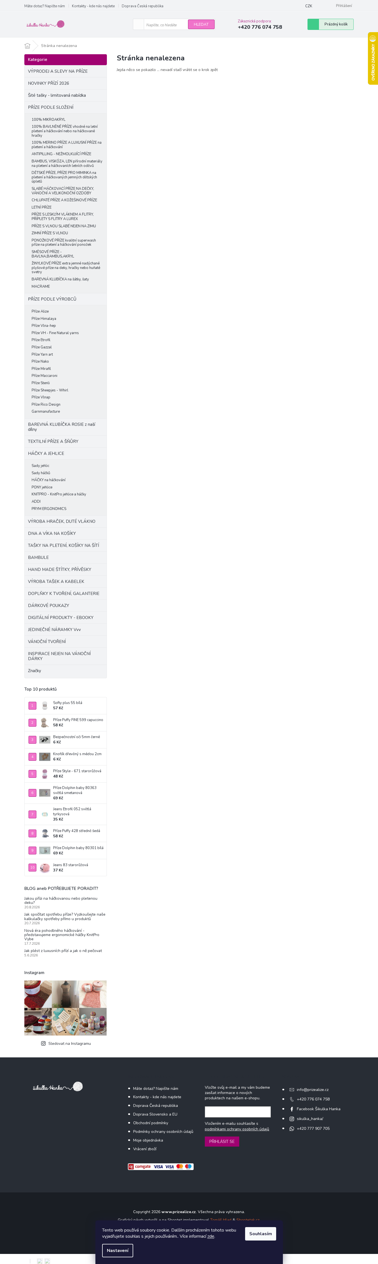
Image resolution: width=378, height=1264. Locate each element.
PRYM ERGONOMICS (49, 508)
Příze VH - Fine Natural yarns (55, 333)
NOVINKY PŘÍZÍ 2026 (48, 83)
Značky (34, 671)
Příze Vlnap (41, 397)
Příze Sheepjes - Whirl (50, 390)
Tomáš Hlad (220, 1220)
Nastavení (117, 1251)
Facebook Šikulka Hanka (319, 1109)
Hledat (201, 24)
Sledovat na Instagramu (69, 1043)
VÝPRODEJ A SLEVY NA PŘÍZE (58, 71)
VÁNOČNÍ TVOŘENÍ (47, 641)
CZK (308, 6)
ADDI (36, 501)
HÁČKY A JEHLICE (46, 453)
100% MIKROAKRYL (48, 119)
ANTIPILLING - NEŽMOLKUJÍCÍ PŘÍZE (61, 154)
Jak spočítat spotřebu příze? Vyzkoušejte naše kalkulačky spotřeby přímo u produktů (64, 916)
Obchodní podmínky (150, 1123)
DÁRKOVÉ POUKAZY (48, 605)
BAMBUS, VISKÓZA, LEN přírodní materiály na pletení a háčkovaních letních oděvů (67, 163)
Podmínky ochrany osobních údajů (163, 1131)
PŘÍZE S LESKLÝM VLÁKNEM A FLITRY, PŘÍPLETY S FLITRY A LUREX (63, 216)
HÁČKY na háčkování (48, 480)
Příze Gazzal (42, 347)
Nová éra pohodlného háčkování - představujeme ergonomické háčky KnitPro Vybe (61, 934)
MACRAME (41, 286)
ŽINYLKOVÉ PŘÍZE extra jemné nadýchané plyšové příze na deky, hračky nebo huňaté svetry (66, 268)
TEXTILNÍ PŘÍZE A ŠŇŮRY (53, 441)
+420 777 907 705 (313, 1128)
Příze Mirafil (41, 368)
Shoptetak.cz (247, 1220)
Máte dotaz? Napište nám (44, 6)
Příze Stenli (41, 383)
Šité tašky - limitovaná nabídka (57, 95)
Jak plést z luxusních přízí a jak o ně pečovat (63, 951)
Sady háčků (41, 473)
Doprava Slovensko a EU (155, 1114)
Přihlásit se (222, 1141)
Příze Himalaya (44, 318)
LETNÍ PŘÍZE (41, 207)
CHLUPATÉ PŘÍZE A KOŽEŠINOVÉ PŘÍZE (64, 200)
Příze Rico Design (46, 404)
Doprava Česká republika (142, 6)
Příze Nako (40, 361)
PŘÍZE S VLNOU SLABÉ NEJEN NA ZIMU (64, 226)
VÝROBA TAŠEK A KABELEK (56, 581)
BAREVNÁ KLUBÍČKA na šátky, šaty (60, 279)
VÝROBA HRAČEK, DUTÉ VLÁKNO (61, 521)
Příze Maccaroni (44, 375)
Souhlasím (260, 1234)
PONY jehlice (42, 487)
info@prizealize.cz (312, 1089)
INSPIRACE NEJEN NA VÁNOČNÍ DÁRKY (59, 656)
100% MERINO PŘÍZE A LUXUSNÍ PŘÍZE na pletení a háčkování (67, 145)
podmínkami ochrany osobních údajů (237, 1129)
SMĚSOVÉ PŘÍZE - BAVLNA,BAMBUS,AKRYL (53, 254)
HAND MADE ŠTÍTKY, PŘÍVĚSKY (59, 569)
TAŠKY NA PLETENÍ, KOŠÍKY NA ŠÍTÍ (63, 545)
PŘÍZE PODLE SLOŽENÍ (50, 107)
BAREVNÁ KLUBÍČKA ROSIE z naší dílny (61, 427)
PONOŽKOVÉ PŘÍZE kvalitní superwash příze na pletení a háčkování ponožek (64, 242)
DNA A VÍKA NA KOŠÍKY (52, 533)
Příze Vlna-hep (44, 325)
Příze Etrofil (41, 339)
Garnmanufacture (46, 411)
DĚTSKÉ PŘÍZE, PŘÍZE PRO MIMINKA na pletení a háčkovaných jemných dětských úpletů (64, 177)
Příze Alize (40, 311)
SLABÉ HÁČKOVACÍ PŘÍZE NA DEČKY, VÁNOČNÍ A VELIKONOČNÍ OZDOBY (63, 191)
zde (210, 1236)
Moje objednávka (148, 1140)
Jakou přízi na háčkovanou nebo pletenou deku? (60, 900)
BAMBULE (38, 557)
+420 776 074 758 (313, 1099)
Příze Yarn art (42, 354)
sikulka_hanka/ (310, 1118)
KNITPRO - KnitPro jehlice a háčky (59, 494)
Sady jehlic (40, 465)
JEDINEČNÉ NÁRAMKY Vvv (54, 629)
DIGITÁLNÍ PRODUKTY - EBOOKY (60, 617)
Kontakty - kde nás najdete (93, 6)
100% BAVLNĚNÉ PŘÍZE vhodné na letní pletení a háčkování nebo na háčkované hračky (65, 131)
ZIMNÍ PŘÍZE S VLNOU (50, 233)
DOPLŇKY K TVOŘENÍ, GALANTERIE (63, 593)
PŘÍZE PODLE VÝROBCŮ (52, 299)
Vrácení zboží (144, 1149)
